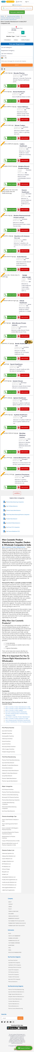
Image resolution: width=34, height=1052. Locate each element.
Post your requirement (17, 12)
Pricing (3, 1)
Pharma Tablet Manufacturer (9, 778)
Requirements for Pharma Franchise (8, 837)
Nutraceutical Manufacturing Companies (9, 807)
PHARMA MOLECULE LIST (13, 940)
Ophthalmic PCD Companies (14, 965)
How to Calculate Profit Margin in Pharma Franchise (10, 828)
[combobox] (17, 8)
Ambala (16, 40)
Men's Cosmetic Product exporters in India (16, 718)
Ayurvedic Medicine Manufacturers (16, 991)
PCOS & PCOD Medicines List (9, 885)
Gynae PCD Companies (13, 969)
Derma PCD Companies (13, 974)
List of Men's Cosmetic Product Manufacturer (17, 717)
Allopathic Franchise (7, 733)
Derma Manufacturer (7, 768)
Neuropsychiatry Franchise (9, 746)
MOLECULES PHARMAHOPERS (14, 952)
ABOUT (10, 901)
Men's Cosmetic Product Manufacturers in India (18, 708)
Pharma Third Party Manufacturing (10, 760)
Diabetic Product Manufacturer (9, 773)
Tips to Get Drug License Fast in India (10, 824)
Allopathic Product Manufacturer (10, 765)
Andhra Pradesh (25, 40)
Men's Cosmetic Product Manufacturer (13, 547)
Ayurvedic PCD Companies (14, 979)
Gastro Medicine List (7, 858)
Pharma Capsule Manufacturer (10, 781)
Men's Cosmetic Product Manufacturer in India (17, 707)
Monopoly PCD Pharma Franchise (10, 797)
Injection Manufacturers (13, 1003)
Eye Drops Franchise (12, 960)
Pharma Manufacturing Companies (11, 800)
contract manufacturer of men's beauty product (18, 722)
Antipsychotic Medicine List (8, 856)
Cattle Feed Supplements (8, 890)
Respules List (5, 872)
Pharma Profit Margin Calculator (17, 923)
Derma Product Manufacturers (15, 999)
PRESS (9, 950)
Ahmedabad (7, 40)
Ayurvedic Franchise (7, 731)
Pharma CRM (10, 1)
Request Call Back (25, 1048)
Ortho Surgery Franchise (8, 749)
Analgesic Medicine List (8, 861)
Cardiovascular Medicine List (9, 882)
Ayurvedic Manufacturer (8, 762)
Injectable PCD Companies (14, 962)
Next (17, 65)
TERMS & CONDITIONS (13, 911)
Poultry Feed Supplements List (9, 879)
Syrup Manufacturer (7, 775)
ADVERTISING (11, 945)
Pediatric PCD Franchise (13, 976)
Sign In (27, 1)
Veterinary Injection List (8, 853)
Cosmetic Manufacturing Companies (8, 803)
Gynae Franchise (6, 744)
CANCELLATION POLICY (13, 916)
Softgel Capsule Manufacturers (15, 994)
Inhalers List (5, 874)
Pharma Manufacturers (13, 1006)
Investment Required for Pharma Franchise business (10, 833)
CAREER (10, 906)
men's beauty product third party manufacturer (17, 720)
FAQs (9, 947)
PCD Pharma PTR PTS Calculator (16, 920)
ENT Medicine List (6, 864)
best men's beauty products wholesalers (16, 712)
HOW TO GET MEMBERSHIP (14, 935)
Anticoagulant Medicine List (9, 887)
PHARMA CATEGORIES (13, 938)
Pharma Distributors (12, 981)
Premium (23, 36)
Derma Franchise (6, 741)
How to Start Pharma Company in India (10, 820)
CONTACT (10, 904)
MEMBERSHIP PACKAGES (13, 918)
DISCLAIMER (11, 913)
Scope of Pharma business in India (10, 840)
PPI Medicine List (6, 866)
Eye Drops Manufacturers (8, 811)
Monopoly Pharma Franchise (14, 967)
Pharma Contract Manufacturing (10, 794)
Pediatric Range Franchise (8, 752)
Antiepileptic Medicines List (8, 877)
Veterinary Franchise (7, 738)
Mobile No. (4, 56)
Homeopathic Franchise (8, 736)
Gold (17, 36)
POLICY (10, 909)
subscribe (20, 1018)
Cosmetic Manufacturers (13, 1001)
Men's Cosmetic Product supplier (14, 710)
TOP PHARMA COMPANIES (14, 942)
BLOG (9, 933)
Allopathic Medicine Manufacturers (16, 996)
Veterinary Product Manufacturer (10, 770)
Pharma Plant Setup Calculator (16, 925)
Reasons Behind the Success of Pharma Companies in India (10, 844)
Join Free (19, 1)
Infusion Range (6, 869)
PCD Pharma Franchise (7, 789)
